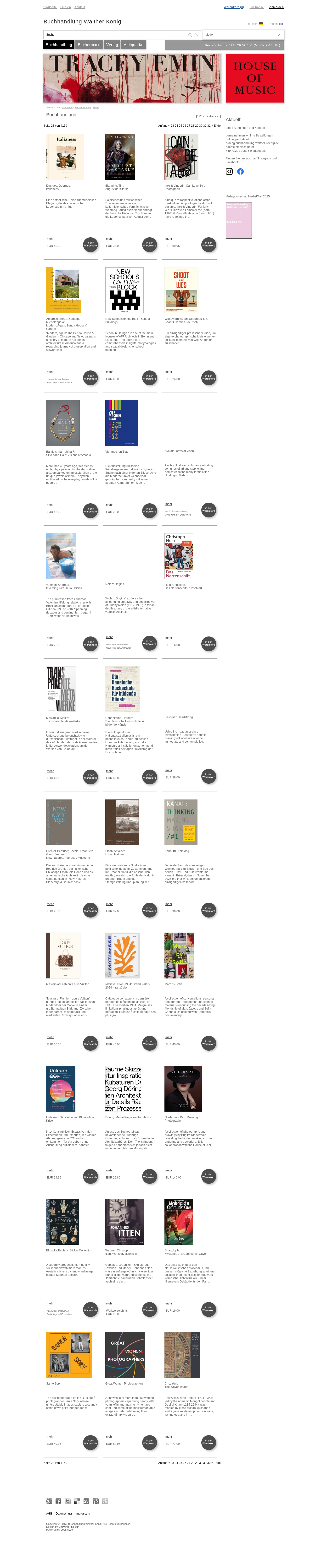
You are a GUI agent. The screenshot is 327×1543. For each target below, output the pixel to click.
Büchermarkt (89, 45)
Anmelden (276, 7)
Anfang (163, 125)
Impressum (83, 1513)
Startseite (50, 7)
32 (209, 125)
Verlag (112, 45)
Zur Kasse (257, 7)
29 (196, 125)
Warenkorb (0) (234, 7)
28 (192, 125)
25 (180, 125)
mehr (50, 238)
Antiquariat (134, 45)
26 (184, 125)
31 (205, 125)
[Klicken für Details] (72, 157)
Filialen (65, 7)
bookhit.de (67, 1529)
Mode (96, 107)
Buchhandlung (59, 45)
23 (172, 125)
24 (176, 125)
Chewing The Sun (69, 1526)
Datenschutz (64, 1513)
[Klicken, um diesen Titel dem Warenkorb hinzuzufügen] (91, 252)
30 (201, 125)
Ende (217, 125)
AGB (49, 1513)
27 (188, 125)
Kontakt (79, 7)
